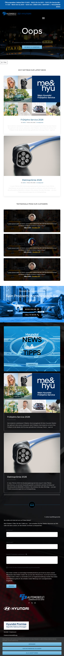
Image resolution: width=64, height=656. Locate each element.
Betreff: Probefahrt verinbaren (15, 554)
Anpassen (32, 644)
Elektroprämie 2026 (32, 180)
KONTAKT (46, 5)
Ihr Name (9, 530)
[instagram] (35, 603)
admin (24, 122)
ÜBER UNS (37, 5)
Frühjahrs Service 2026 (32, 119)
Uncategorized (39, 122)
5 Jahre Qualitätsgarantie (52, 517)
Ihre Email (9, 542)
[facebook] (29, 603)
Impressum (12, 632)
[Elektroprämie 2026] (32, 156)
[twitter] (32, 603)
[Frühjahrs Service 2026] (32, 96)
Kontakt (6, 632)
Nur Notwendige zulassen (32, 648)
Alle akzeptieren (32, 653)
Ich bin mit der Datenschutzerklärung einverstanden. (24, 567)
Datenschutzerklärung (10, 635)
